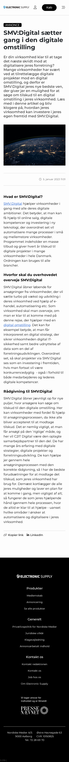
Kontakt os (34, 670)
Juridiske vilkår (34, 633)
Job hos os (34, 677)
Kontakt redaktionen (34, 664)
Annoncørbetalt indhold (34, 646)
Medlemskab (34, 595)
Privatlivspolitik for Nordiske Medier (34, 626)
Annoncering (35, 602)
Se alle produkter (34, 608)
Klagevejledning (35, 639)
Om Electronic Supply (34, 683)
